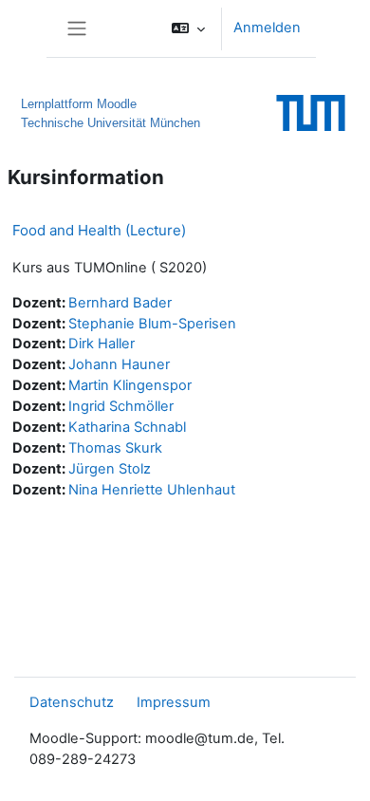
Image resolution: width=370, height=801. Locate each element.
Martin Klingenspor (130, 385)
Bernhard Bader (120, 302)
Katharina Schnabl (127, 427)
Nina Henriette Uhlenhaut (151, 489)
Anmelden (267, 27)
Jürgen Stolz (109, 468)
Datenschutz (71, 702)
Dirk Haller (101, 343)
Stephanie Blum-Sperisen (152, 323)
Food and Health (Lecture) (99, 230)
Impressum (174, 702)
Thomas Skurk (115, 447)
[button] (188, 28)
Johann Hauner (119, 364)
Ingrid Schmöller (121, 406)
